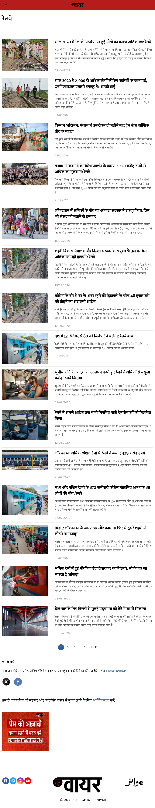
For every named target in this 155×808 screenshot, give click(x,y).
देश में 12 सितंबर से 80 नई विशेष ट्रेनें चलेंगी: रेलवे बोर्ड (94, 336)
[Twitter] (13, 780)
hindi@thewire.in (116, 671)
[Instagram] (20, 780)
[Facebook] (5, 780)
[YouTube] (27, 780)
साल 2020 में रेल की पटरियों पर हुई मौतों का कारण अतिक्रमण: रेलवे (103, 42)
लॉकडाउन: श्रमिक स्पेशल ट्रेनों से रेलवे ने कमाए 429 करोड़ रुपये (100, 453)
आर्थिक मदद (101, 701)
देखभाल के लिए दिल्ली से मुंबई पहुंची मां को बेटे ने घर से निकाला (100, 609)
